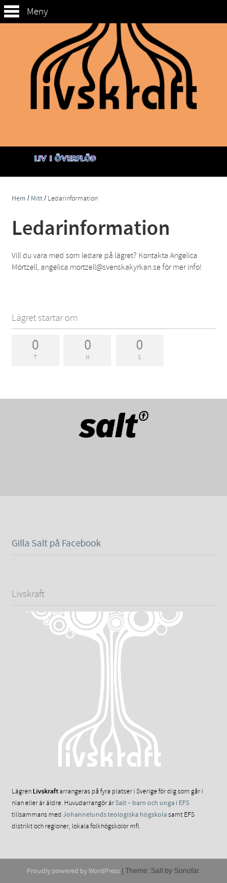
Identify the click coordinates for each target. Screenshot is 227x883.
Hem (19, 198)
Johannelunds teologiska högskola (115, 814)
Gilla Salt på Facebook (56, 543)
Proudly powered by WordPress (73, 871)
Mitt (36, 198)
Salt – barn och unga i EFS (152, 803)
